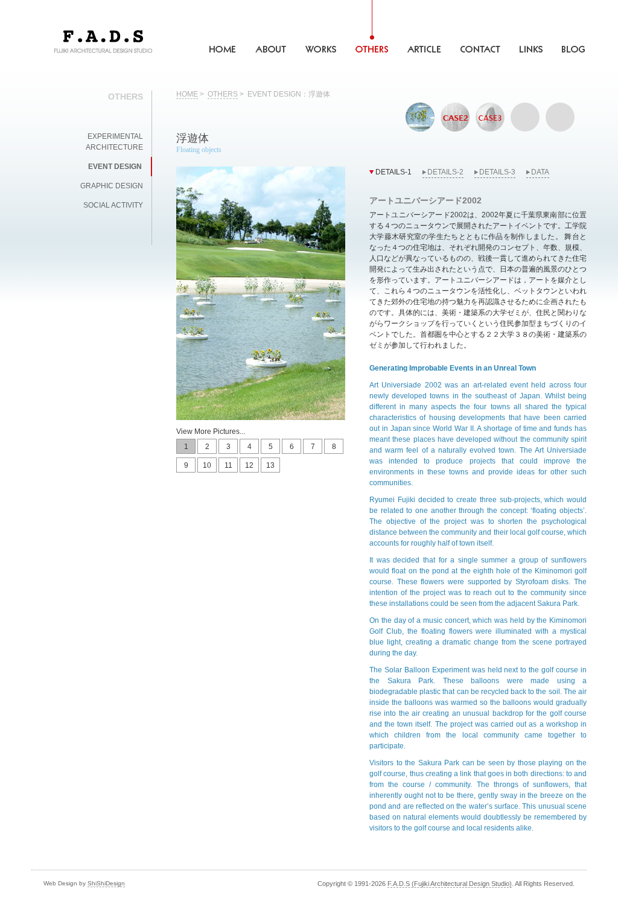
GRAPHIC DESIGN (111, 186)
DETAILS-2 (445, 172)
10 (207, 465)
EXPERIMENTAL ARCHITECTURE (114, 141)
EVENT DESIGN (115, 166)
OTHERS (223, 94)
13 (270, 465)
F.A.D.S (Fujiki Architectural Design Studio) (449, 883)
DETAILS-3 (497, 172)
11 (228, 465)
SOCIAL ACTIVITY (113, 205)
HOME (187, 94)
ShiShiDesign (106, 883)
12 (249, 465)
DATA (540, 172)
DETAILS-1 (393, 172)
